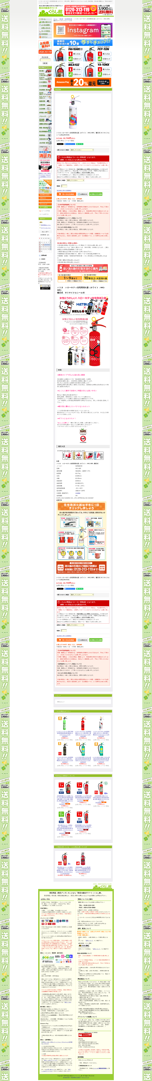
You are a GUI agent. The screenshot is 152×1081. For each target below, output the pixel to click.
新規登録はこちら (46, 225)
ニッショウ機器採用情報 (99, 1068)
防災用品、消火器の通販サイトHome (45, 19)
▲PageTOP (66, 1077)
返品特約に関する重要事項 (64, 190)
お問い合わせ (45, 28)
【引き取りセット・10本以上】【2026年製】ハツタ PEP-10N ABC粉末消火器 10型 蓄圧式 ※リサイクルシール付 (65, 829)
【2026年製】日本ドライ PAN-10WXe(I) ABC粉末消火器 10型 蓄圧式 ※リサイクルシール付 (101, 799)
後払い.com (68, 1002)
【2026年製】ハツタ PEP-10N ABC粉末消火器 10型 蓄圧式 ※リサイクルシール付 (83, 798)
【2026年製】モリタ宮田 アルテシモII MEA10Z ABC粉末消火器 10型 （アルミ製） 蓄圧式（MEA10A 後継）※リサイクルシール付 (65, 800)
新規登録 (45, 34)
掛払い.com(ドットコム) (50, 1060)
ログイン (45, 37)
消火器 (61, 19)
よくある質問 (45, 25)
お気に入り (43, 197)
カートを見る (45, 31)
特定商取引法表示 (45, 194)
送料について (89, 940)
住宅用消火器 (68, 19)
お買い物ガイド (45, 22)
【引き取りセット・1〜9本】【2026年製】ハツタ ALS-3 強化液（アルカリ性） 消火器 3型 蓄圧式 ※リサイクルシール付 (65, 870)
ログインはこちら (46, 228)
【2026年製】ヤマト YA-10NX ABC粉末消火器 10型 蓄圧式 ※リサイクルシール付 (83, 827)
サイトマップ (43, 204)
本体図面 (77, 493)
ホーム (55, 19)
